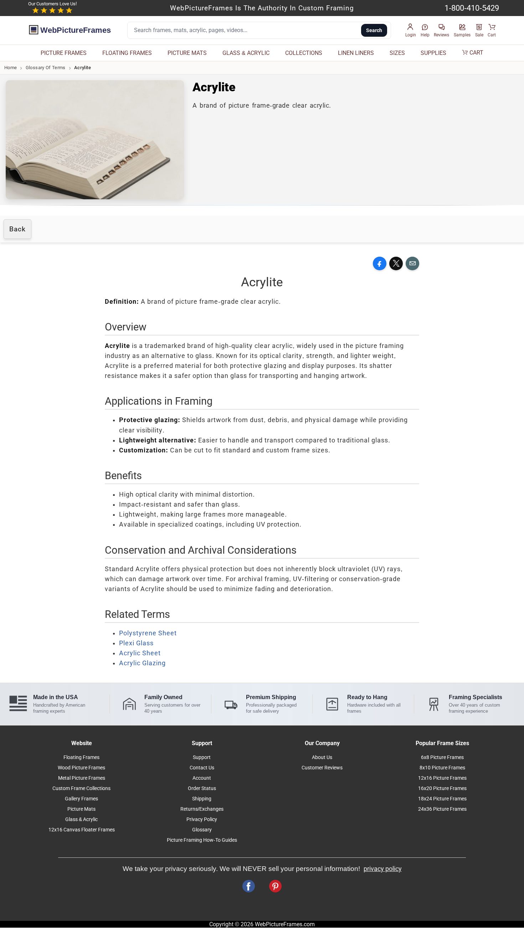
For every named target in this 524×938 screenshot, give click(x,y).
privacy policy (383, 868)
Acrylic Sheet (140, 653)
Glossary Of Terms (46, 67)
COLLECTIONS (303, 53)
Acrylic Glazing (142, 663)
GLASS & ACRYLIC (245, 53)
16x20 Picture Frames (442, 788)
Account (201, 778)
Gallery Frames (81, 799)
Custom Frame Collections (81, 788)
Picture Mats (81, 809)
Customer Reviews (322, 768)
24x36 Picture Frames (442, 809)
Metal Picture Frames (81, 778)
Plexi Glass (136, 643)
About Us (322, 757)
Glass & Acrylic (81, 819)
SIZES (397, 53)
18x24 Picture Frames (442, 799)
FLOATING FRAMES (127, 53)
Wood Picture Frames (81, 768)
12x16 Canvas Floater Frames (81, 830)
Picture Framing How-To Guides (202, 840)
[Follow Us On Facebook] (248, 886)
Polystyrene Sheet (148, 633)
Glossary (202, 830)
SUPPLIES (433, 53)
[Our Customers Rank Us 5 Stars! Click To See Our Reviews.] (52, 10)
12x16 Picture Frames (442, 778)
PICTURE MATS (187, 53)
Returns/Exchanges (202, 809)
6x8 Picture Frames (442, 757)
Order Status (202, 788)
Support (202, 757)
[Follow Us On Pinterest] (275, 886)
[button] (410, 30)
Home (10, 67)
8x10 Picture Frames (442, 768)
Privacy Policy (201, 819)
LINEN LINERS (356, 53)
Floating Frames (81, 757)
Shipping (201, 799)
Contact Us (202, 768)
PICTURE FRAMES (64, 53)
